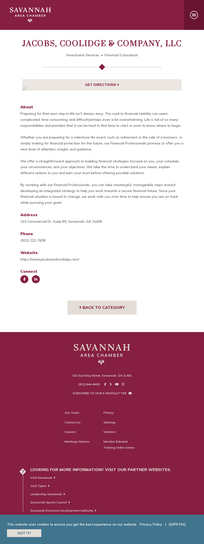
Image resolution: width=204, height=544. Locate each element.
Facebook (24, 279)
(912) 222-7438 (32, 240)
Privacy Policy (151, 524)
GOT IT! (24, 533)
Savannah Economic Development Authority (61, 510)
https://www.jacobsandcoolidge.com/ (49, 259)
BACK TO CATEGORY (103, 307)
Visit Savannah (41, 477)
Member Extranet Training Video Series (119, 444)
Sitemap (109, 422)
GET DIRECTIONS (101, 84)
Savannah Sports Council (48, 502)
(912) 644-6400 (89, 384)
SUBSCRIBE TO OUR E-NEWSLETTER (100, 393)
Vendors (109, 432)
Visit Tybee (38, 486)
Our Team (72, 412)
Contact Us (73, 422)
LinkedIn (36, 279)
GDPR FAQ (177, 524)
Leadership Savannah (46, 494)
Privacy (108, 412)
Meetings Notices (77, 441)
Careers (70, 432)
